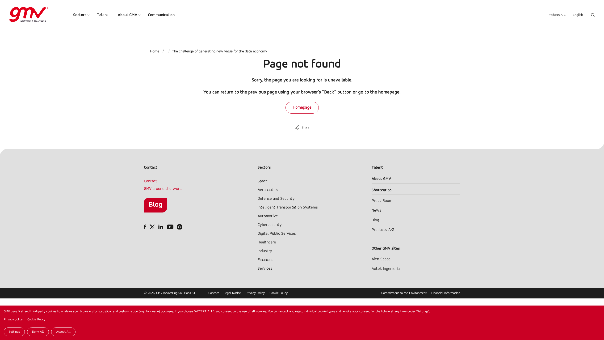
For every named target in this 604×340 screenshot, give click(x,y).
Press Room (382, 201)
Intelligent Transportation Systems (288, 207)
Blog (155, 204)
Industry (265, 251)
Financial (265, 260)
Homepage (302, 108)
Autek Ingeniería (386, 269)
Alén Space (381, 259)
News (376, 210)
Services (265, 269)
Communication (161, 15)
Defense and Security (276, 199)
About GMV (127, 15)
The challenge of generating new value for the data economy (219, 51)
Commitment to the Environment (404, 293)
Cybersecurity (270, 225)
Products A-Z (557, 15)
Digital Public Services (277, 234)
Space (263, 181)
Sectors (79, 15)
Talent (102, 15)
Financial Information (445, 293)
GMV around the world (163, 189)
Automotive (268, 216)
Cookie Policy (36, 319)
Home (154, 51)
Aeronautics (268, 190)
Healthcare (267, 242)
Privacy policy (13, 319)
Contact (150, 181)
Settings (14, 332)
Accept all (63, 332)
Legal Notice (232, 293)
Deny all (38, 332)
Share (305, 127)
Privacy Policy (255, 293)
